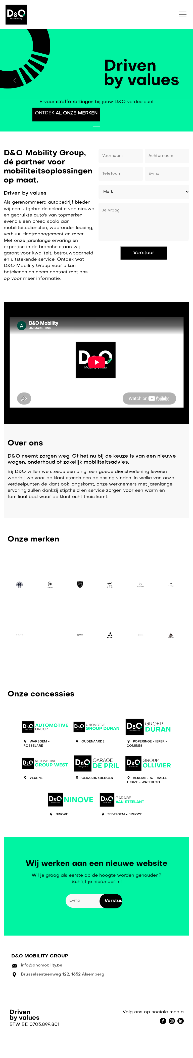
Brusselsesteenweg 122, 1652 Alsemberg (62, 975)
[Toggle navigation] (182, 14)
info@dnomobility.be (41, 965)
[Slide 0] (96, 126)
